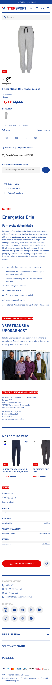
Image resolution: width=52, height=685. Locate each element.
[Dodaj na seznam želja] (26, 442)
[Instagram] (5, 609)
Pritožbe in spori (12, 681)
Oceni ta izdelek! (8, 502)
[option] (7, 138)
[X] (31, 609)
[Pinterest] (14, 618)
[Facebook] (22, 609)
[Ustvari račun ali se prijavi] (42, 8)
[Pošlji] (46, 170)
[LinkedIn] (39, 609)
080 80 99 (10, 585)
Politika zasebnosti (29, 678)
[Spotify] (31, 618)
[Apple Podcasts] (22, 618)
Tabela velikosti (43, 130)
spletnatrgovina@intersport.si (19, 597)
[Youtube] (14, 609)
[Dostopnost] (31, 8)
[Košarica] (37, 8)
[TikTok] (5, 618)
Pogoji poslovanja (9, 678)
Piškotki (44, 678)
